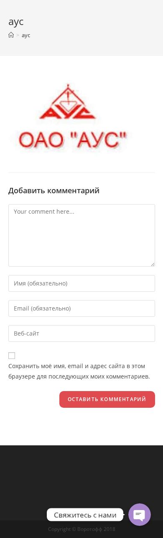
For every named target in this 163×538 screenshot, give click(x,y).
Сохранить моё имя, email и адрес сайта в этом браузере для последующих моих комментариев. (79, 371)
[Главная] (11, 35)
